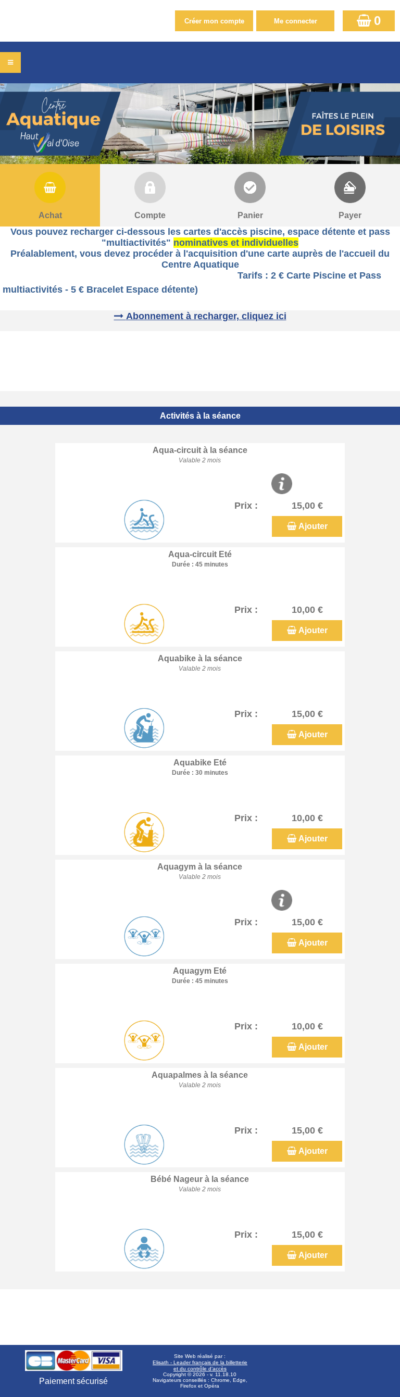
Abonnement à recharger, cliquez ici (206, 316)
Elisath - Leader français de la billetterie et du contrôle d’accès (200, 1365)
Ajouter (313, 526)
